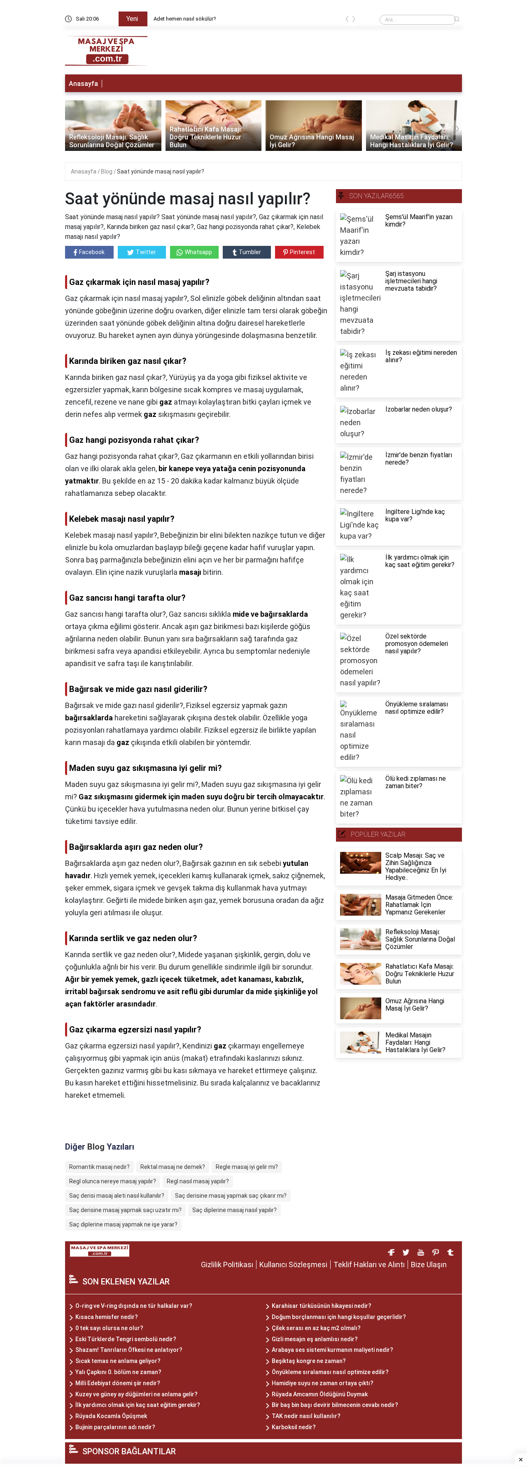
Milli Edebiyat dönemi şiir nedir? (117, 1383)
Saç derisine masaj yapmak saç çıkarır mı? (231, 1195)
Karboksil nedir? (294, 1427)
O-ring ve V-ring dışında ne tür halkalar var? (133, 1306)
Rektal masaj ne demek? (172, 1167)
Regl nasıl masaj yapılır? (198, 1181)
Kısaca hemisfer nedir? (106, 1317)
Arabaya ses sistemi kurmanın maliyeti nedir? (332, 1350)
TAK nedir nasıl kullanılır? (306, 1416)
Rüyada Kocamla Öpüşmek (111, 1416)
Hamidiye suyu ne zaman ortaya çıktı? (322, 1383)
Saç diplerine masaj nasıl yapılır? (234, 1210)
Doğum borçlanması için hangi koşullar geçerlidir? (339, 1317)
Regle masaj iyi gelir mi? (247, 1167)
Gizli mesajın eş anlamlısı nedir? (315, 1339)
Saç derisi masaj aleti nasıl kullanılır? (116, 1195)
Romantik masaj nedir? (99, 1167)
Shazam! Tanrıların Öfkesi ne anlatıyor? (128, 1350)
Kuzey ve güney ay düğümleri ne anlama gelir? (136, 1394)
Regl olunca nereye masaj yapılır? (112, 1181)
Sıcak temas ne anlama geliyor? (118, 1361)
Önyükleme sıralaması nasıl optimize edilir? (330, 1372)
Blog (107, 171)
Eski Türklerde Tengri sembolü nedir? (125, 1339)
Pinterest (302, 252)
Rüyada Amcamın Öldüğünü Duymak (320, 1394)
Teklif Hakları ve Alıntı (369, 1264)
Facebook (92, 252)
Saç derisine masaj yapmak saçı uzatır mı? (125, 1210)
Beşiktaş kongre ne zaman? (309, 1361)
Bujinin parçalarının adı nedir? (115, 1427)
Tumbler (250, 252)
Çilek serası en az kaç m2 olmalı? (316, 1328)
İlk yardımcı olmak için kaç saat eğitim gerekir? (137, 1405)
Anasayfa (83, 84)
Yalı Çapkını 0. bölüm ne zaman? (118, 1372)
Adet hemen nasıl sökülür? (185, 19)
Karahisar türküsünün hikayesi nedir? (321, 1306)
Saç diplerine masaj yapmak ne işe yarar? (123, 1224)
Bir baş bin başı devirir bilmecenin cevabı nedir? (335, 1405)
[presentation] (347, 20)
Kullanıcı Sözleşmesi (293, 1264)
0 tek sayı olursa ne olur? (109, 1328)
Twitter (146, 252)
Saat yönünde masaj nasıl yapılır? (160, 171)
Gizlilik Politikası (227, 1264)
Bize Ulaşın (429, 1264)
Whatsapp (198, 252)
